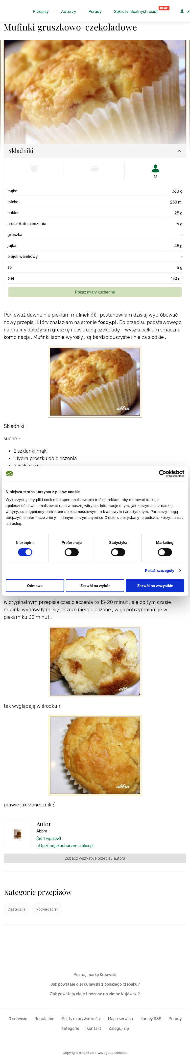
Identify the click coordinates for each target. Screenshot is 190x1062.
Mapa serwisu (120, 1018)
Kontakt (94, 1028)
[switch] (72, 552)
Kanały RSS (151, 1018)
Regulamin (44, 1018)
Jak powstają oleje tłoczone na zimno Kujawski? (95, 994)
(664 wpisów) (48, 838)
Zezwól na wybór (95, 585)
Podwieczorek (47, 909)
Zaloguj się (119, 1028)
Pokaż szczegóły (159, 570)
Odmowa (35, 585)
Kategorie (70, 1028)
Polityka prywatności (81, 1018)
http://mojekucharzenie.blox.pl (65, 845)
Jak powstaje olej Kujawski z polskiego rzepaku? (95, 984)
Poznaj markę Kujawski (95, 974)
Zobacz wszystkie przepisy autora (95, 858)
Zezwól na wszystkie (155, 585)
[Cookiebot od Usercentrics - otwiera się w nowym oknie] (162, 473)
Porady (175, 1018)
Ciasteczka (16, 909)
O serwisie (17, 1018)
